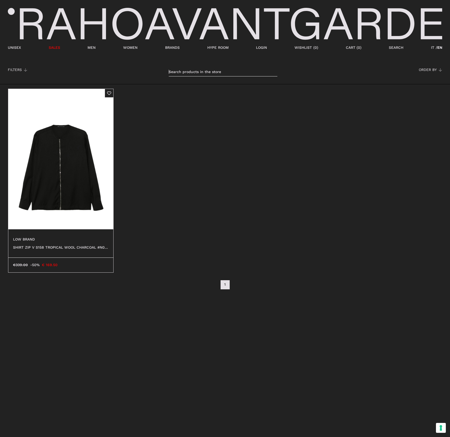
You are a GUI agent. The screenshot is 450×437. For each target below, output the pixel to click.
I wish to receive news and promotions (202, 101)
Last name (159, 72)
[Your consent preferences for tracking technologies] (441, 428)
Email (153, 88)
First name (160, 55)
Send (162, 115)
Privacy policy (238, 101)
